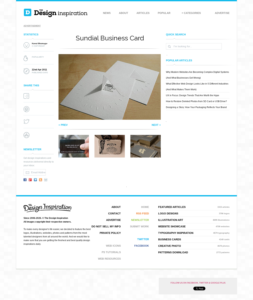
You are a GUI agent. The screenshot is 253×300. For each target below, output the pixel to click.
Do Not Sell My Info (106, 226)
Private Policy (110, 232)
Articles (143, 12)
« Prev (63, 124)
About (123, 12)
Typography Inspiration (193, 232)
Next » (156, 124)
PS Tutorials (111, 252)
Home (145, 206)
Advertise (222, 12)
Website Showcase (193, 226)
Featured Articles (193, 206)
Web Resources (109, 258)
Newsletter (140, 219)
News (107, 12)
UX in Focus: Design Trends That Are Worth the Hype (192, 95)
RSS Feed (142, 213)
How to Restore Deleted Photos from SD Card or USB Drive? (196, 101)
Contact (114, 213)
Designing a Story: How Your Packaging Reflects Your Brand (196, 107)
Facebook (141, 245)
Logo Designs (193, 213)
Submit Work (139, 226)
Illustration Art (193, 219)
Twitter (143, 239)
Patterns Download (193, 252)
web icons (113, 245)
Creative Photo (193, 245)
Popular (164, 12)
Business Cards (193, 239)
